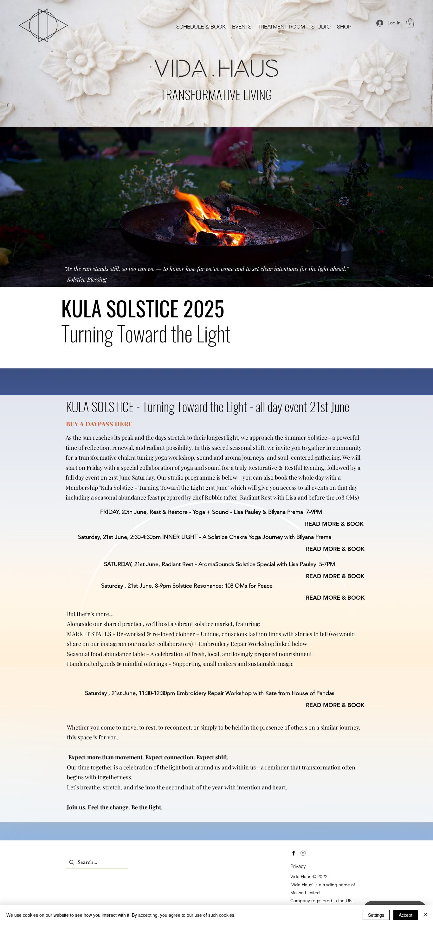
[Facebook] (293, 853)
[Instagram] (303, 853)
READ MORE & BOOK (334, 523)
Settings (376, 915)
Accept (405, 915)
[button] (242, 26)
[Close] (425, 915)
